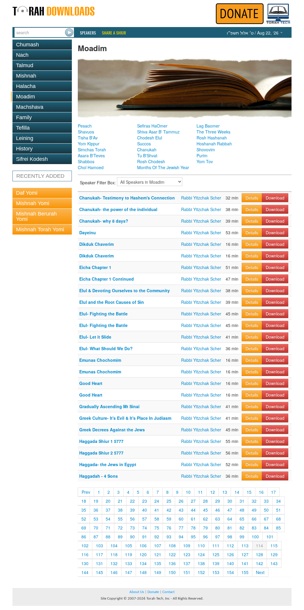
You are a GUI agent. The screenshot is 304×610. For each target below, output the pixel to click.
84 (266, 528)
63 (217, 519)
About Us (136, 592)
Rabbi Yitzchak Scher (201, 198)
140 (230, 563)
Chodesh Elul (149, 138)
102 (84, 545)
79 (205, 528)
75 (156, 528)
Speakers (88, 33)
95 (193, 537)
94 (181, 537)
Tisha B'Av (88, 138)
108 (172, 545)
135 (157, 563)
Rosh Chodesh (151, 161)
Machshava (29, 107)
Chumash (27, 45)
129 (274, 554)
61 (193, 519)
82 (242, 528)
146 (114, 572)
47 (229, 510)
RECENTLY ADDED (40, 176)
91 (144, 537)
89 (120, 537)
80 (217, 528)
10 (188, 492)
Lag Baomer (208, 126)
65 (242, 519)
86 (83, 537)
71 (108, 528)
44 (193, 510)
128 (259, 554)
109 (186, 545)
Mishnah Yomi (32, 203)
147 (128, 572)
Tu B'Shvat (147, 155)
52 (83, 519)
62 (205, 519)
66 (254, 519)
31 (242, 501)
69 (83, 528)
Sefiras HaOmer (152, 126)
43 (181, 510)
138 (201, 563)
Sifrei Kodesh (32, 159)
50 (266, 510)
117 (99, 554)
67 (266, 519)
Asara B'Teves (91, 155)
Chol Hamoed (91, 167)
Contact (168, 592)
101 (269, 537)
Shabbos (86, 161)
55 (120, 519)
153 (215, 572)
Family (24, 117)
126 (230, 554)
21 (120, 501)
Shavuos (86, 132)
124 (201, 554)
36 (96, 510)
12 (212, 492)
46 (217, 510)
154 (230, 572)
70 (96, 528)
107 (157, 545)
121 (157, 554)
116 (84, 554)
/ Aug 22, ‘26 (253, 33)
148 (143, 572)
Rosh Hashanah (212, 138)
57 (144, 519)
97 (217, 537)
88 (108, 537)
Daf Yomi (26, 193)
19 (96, 501)
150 (172, 572)
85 (278, 528)
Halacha (26, 86)
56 (132, 519)
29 (217, 501)
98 (229, 537)
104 (114, 545)
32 (254, 501)
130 (84, 563)
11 (200, 492)
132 (114, 563)
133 (128, 563)
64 (229, 519)
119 (128, 554)
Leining (24, 138)
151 (186, 572)
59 (169, 519)
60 (181, 519)
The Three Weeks (213, 132)
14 (237, 492)
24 (156, 501)
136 (172, 563)
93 (169, 537)
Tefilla (23, 128)
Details (252, 198)
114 (259, 545)
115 (274, 545)
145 (99, 572)
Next (260, 572)
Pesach (85, 126)
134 (143, 563)
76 (169, 528)
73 (132, 528)
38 (120, 510)
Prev (86, 492)
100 (255, 537)
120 (143, 554)
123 (186, 554)
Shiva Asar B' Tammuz (158, 132)
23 (144, 501)
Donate (153, 592)
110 (201, 545)
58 (156, 519)
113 (244, 545)
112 (230, 545)
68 (278, 519)
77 (181, 528)
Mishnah (26, 76)
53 (96, 519)
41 (156, 510)
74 (144, 528)
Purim (202, 155)
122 (172, 554)
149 (157, 572)
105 (128, 545)
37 (108, 510)
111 (215, 545)
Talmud (24, 65)
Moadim (25, 97)
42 (169, 510)
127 (244, 554)
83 (254, 528)
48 (242, 510)
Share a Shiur (114, 33)
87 (96, 537)
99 (242, 537)
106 (143, 545)
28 (205, 501)
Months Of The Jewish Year (163, 167)
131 (99, 563)
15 (249, 492)
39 (132, 510)
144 (84, 572)
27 (193, 501)
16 (261, 492)
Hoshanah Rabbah (214, 144)
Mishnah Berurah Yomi (36, 216)
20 (108, 501)
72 (120, 528)
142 (259, 563)
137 (186, 563)
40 (144, 510)
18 (83, 501)
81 (229, 528)
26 (181, 501)
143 (274, 563)
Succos (144, 144)
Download (275, 198)
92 (156, 537)
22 (132, 501)
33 (266, 501)
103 (99, 545)
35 (83, 510)
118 (114, 554)
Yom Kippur (88, 144)
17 (273, 492)
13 (224, 492)
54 (108, 519)
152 (201, 572)
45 (205, 510)
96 (205, 537)
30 (229, 501)
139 (215, 563)
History (24, 149)
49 (254, 510)
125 (215, 554)
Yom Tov (205, 161)
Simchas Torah (92, 149)
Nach (22, 55)
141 (244, 563)
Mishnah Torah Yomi (40, 229)
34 (278, 501)
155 (244, 572)
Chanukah (146, 149)
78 (193, 528)
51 (278, 510)
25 (169, 501)
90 (132, 537)
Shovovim (206, 149)
